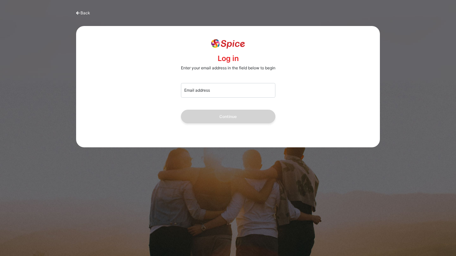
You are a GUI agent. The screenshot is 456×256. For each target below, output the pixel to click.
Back (85, 12)
